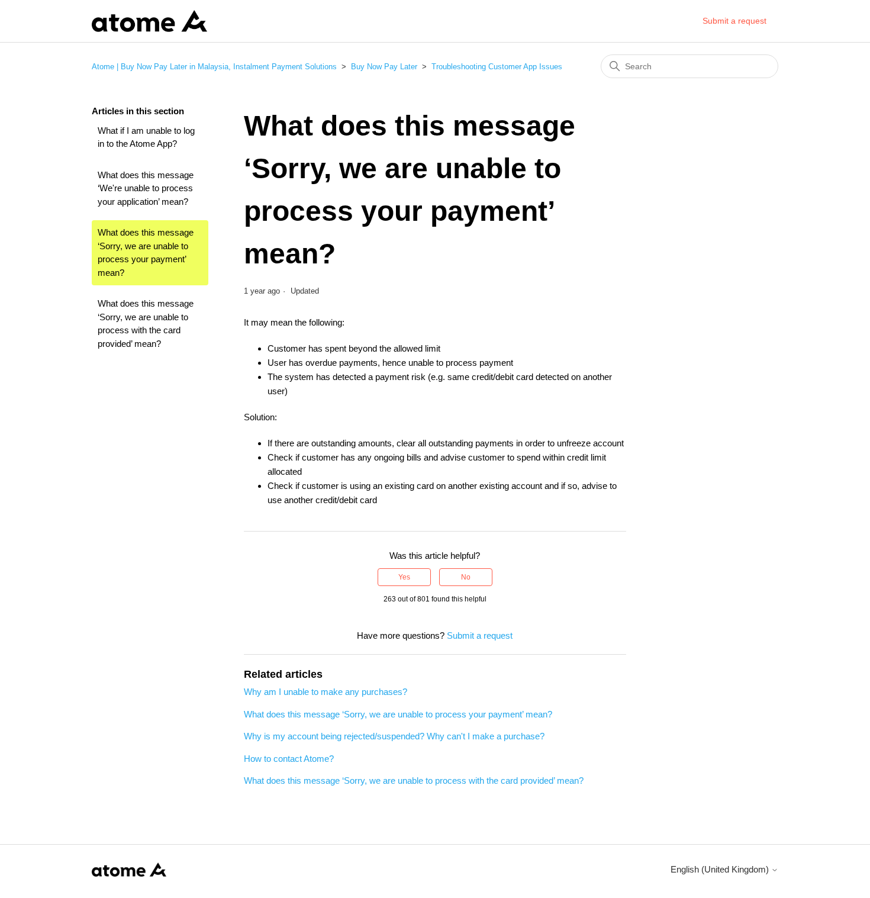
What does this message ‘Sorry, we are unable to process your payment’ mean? (146, 252)
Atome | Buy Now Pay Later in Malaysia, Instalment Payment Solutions (214, 66)
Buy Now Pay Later (384, 66)
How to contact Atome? (289, 759)
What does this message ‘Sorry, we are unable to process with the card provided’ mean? (146, 323)
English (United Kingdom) (721, 869)
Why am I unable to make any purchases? (325, 692)
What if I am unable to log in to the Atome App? (146, 137)
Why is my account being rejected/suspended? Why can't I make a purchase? (394, 736)
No (466, 577)
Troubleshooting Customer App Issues (496, 66)
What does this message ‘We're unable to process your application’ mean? (146, 188)
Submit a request (734, 20)
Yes (404, 577)
